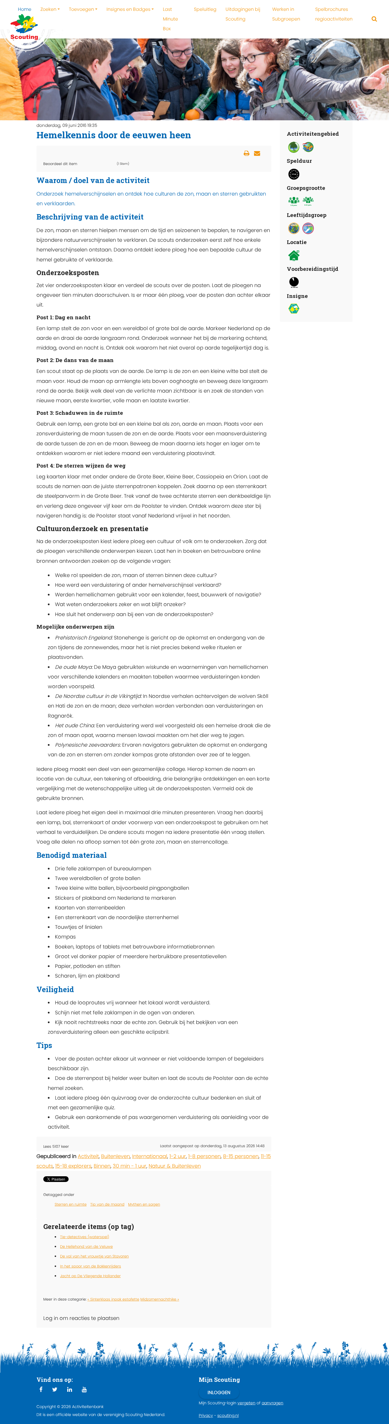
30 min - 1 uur (129, 1165)
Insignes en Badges (128, 9)
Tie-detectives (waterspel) (84, 1237)
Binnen (102, 1165)
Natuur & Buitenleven (175, 1165)
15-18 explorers (73, 1165)
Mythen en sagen (144, 1204)
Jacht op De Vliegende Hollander (90, 1276)
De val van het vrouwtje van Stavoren (94, 1256)
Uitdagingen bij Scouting (243, 14)
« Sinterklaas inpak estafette (113, 1299)
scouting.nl (228, 1415)
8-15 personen (241, 1156)
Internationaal (149, 1156)
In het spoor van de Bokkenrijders (90, 1266)
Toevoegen (81, 9)
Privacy (206, 1415)
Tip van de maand (107, 1204)
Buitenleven (115, 1156)
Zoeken (48, 9)
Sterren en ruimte (71, 1204)
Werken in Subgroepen (286, 14)
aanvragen (272, 1403)
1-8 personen (204, 1156)
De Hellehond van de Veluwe (86, 1246)
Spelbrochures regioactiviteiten (334, 14)
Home (24, 9)
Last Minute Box (170, 19)
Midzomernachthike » (159, 1299)
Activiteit (88, 1156)
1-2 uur (177, 1156)
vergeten (246, 1403)
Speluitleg (205, 9)
